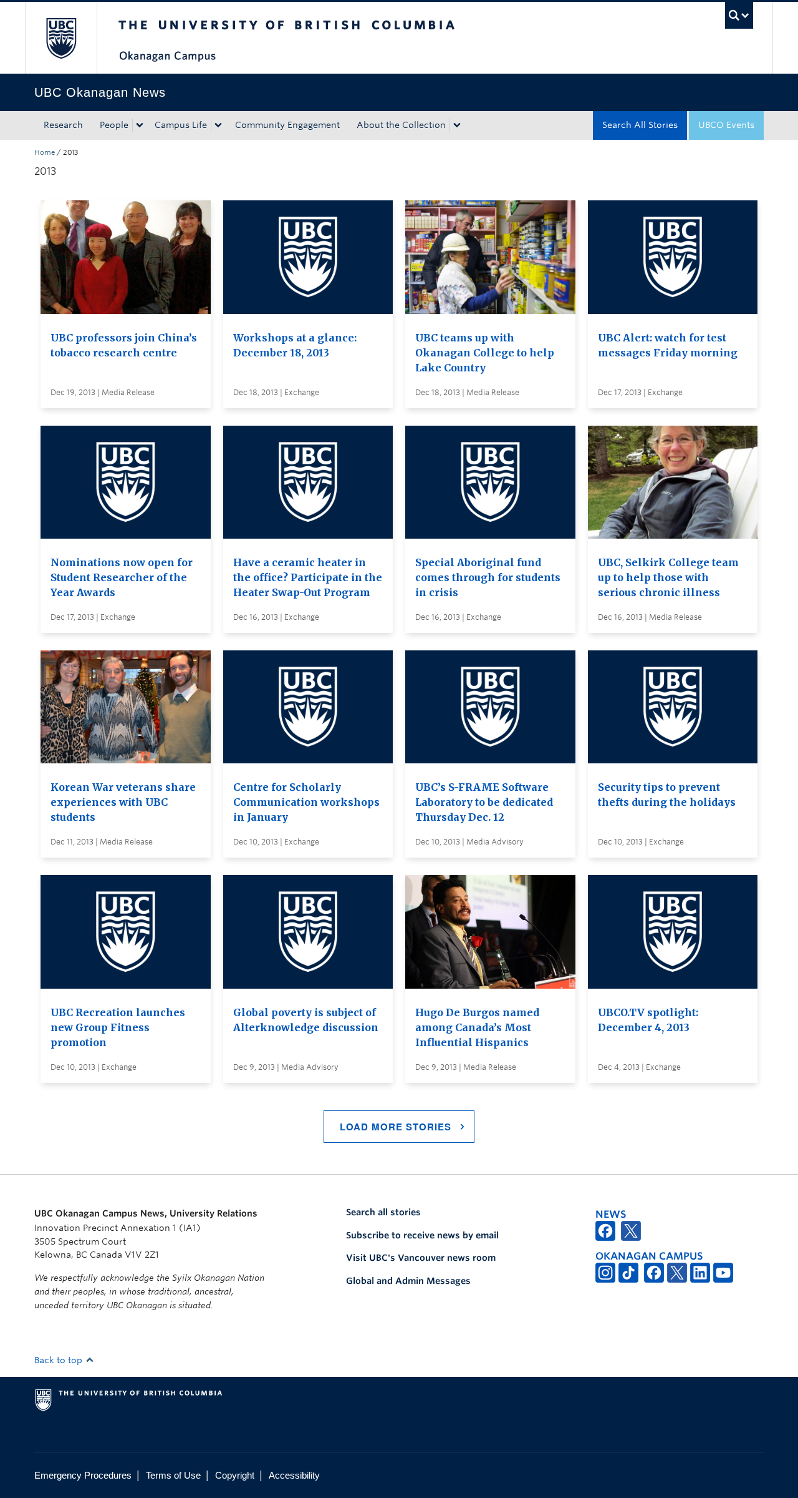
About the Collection (401, 125)
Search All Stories (640, 125)
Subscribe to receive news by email (422, 1235)
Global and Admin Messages (408, 1281)
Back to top (59, 1360)
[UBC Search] (739, 15)
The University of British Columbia (61, 38)
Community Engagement (287, 125)
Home (44, 152)
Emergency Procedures (83, 1475)
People (114, 125)
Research (63, 125)
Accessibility (294, 1475)
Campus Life (181, 125)
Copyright (234, 1475)
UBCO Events (726, 125)
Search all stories (383, 1212)
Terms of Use (173, 1475)
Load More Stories (395, 1126)
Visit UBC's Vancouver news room (421, 1258)
